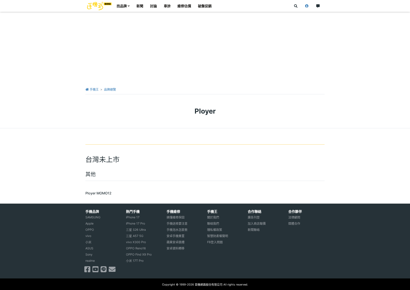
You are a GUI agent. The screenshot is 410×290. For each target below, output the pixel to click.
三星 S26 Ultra (136, 229)
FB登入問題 (215, 242)
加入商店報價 (257, 223)
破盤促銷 (205, 6)
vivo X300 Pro (136, 242)
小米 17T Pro (135, 260)
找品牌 (122, 6)
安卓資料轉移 (175, 248)
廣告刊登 (254, 217)
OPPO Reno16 (136, 248)
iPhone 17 (132, 217)
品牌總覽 (110, 89)
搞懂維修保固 (175, 217)
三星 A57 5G (134, 236)
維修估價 (184, 6)
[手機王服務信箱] (112, 270)
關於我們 (213, 217)
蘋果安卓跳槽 (175, 242)
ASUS (89, 248)
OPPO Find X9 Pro (139, 254)
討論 (153, 6)
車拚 (167, 6)
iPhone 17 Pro (135, 223)
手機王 (94, 89)
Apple (89, 223)
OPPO (89, 229)
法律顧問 (294, 217)
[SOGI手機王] (99, 6)
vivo (88, 236)
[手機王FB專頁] (87, 270)
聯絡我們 (213, 223)
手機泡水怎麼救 (177, 229)
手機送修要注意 (177, 223)
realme (90, 260)
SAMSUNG (92, 217)
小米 (88, 242)
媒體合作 (294, 223)
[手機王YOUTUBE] (95, 270)
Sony (88, 254)
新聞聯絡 (254, 229)
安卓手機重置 (175, 236)
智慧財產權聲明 (217, 236)
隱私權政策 (214, 229)
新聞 (139, 6)
